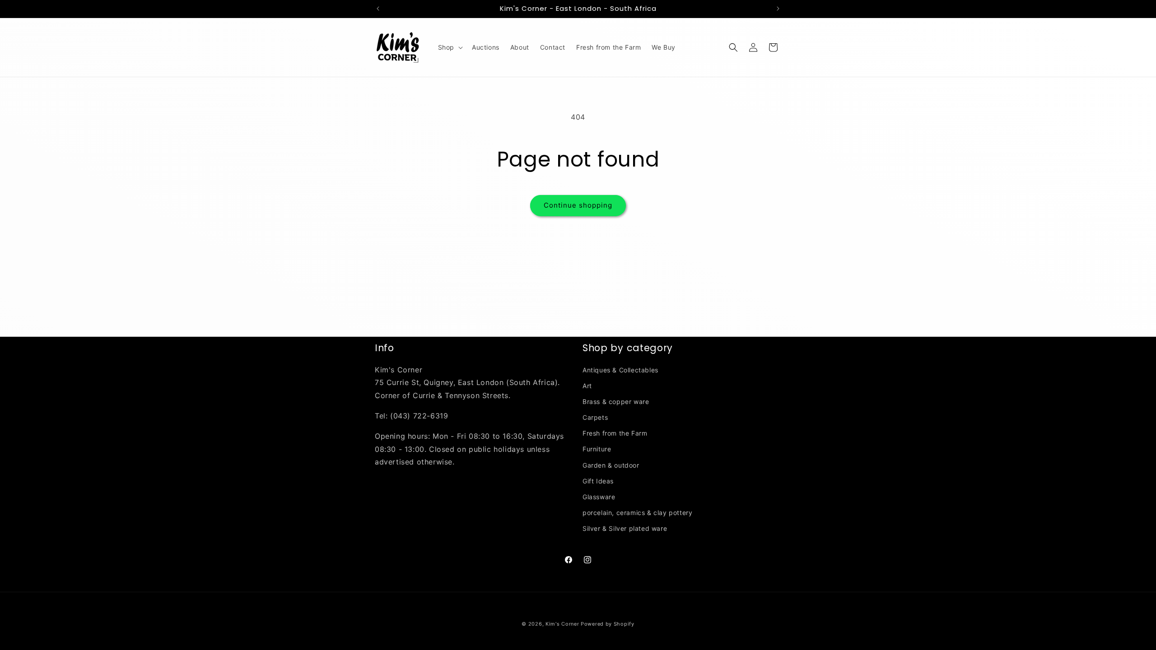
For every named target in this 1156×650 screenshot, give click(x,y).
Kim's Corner (562, 624)
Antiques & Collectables (620, 370)
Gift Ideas (598, 481)
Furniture (597, 449)
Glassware (599, 497)
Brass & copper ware (616, 401)
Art (587, 386)
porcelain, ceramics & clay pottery (637, 512)
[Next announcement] (778, 8)
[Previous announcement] (378, 8)
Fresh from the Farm (615, 433)
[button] (449, 47)
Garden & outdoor (611, 465)
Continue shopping (578, 205)
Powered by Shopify (607, 624)
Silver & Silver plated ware (625, 528)
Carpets (595, 417)
